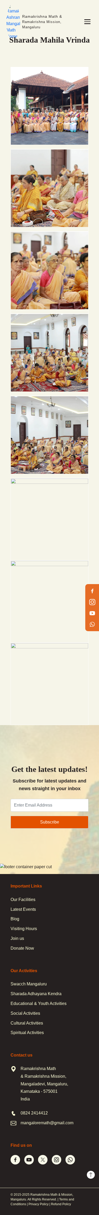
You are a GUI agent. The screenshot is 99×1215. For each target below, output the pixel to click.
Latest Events (23, 909)
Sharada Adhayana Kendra (36, 993)
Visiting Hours (24, 928)
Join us (17, 938)
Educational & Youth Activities (39, 1003)
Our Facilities (23, 899)
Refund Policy (61, 1204)
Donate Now (22, 948)
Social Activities (25, 1013)
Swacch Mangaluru (29, 984)
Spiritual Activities (27, 1032)
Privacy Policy (39, 1204)
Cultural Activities (27, 1023)
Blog (15, 919)
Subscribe (49, 822)
